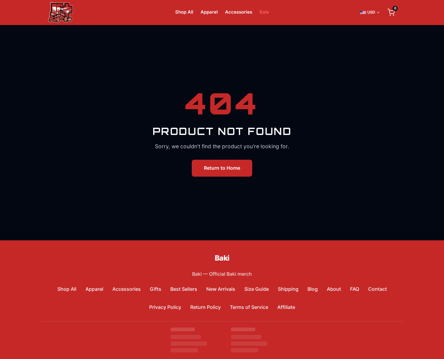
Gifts (155, 289)
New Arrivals (220, 289)
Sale (264, 12)
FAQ (354, 289)
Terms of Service (249, 307)
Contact (377, 289)
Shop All (184, 12)
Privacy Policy (165, 307)
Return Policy (205, 307)
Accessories (238, 12)
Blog (312, 289)
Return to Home (222, 168)
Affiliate (286, 307)
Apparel (209, 12)
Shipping (288, 289)
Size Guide (256, 289)
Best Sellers (183, 289)
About (334, 289)
